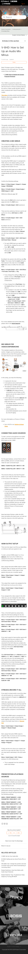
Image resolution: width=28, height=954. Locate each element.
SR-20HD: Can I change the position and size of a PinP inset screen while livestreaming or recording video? (13, 865)
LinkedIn (7, 824)
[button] (21, 1)
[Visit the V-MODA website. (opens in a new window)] (14, 935)
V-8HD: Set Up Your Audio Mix (9, 856)
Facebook (2, 824)
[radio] (9, 833)
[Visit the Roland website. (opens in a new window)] (14, 896)
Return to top (5, 846)
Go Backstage (19, 841)
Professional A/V (17, 29)
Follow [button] (14, 62)
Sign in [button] (23, 3)
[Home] (5, 1)
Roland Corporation (6, 29)
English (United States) (18, 35)
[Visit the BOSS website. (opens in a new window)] (14, 916)
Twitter (5, 824)
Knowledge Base (5, 31)
